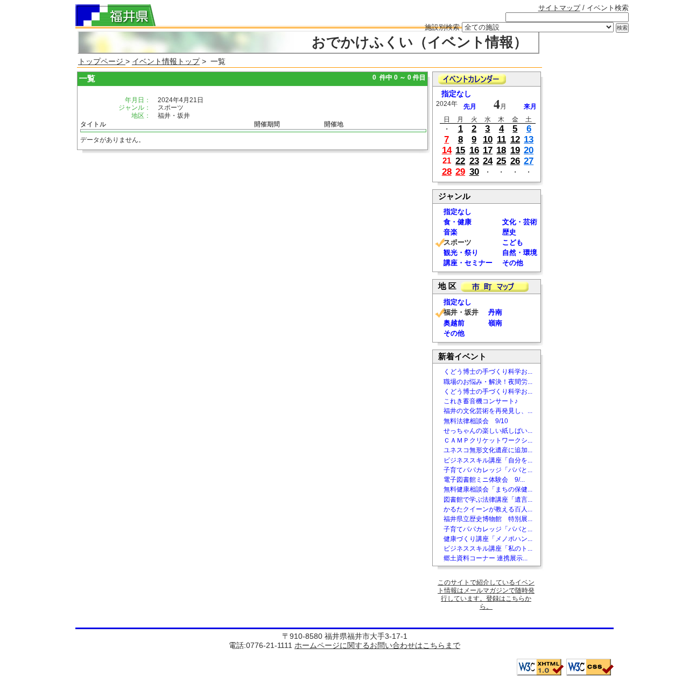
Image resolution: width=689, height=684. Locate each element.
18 (501, 150)
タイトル (93, 124)
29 (460, 172)
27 (528, 161)
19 (515, 150)
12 (515, 139)
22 (460, 161)
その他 (512, 263)
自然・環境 (519, 252)
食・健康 (458, 222)
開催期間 (267, 124)
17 (488, 150)
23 (474, 161)
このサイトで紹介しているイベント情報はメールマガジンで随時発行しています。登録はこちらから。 (486, 594)
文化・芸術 (519, 222)
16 (474, 150)
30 (474, 172)
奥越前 (454, 323)
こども (512, 242)
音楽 (451, 232)
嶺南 (495, 323)
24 (488, 161)
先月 (469, 106)
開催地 (333, 124)
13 (528, 139)
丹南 (495, 312)
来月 (530, 106)
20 (528, 150)
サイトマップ (559, 8)
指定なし (456, 94)
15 (460, 150)
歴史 (509, 232)
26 (515, 161)
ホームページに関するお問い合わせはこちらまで (377, 645)
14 (447, 150)
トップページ (101, 61)
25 (501, 161)
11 (501, 139)
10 (488, 139)
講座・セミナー (468, 263)
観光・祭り (461, 252)
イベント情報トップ (166, 61)
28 (447, 172)
